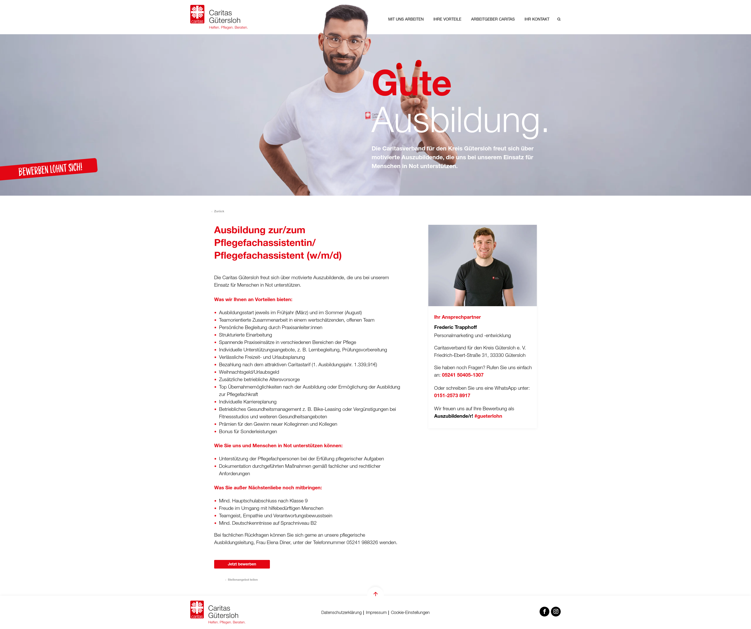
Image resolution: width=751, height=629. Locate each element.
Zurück (219, 211)
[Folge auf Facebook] (544, 611)
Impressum (376, 613)
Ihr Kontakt (537, 19)
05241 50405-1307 (463, 375)
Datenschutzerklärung (341, 613)
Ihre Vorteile (447, 19)
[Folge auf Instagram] (556, 611)
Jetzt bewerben (242, 565)
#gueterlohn (488, 416)
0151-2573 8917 (452, 396)
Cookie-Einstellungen (410, 613)
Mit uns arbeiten (406, 19)
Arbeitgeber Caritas (493, 19)
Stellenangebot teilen (243, 580)
